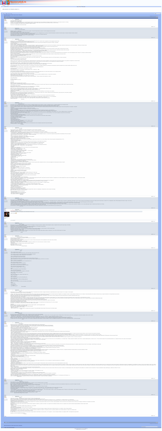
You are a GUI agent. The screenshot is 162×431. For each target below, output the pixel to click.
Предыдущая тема (152, 423)
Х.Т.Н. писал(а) (13, 210)
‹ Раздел (8, 427)
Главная (4, 13)
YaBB (77, 429)
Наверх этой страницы (11, 427)
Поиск (9, 13)
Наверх (5, 101)
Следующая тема (156, 423)
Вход (11, 13)
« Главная (5, 427)
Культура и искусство (15, 425)
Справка (6, 13)
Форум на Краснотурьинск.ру (7, 425)
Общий (12, 425)
